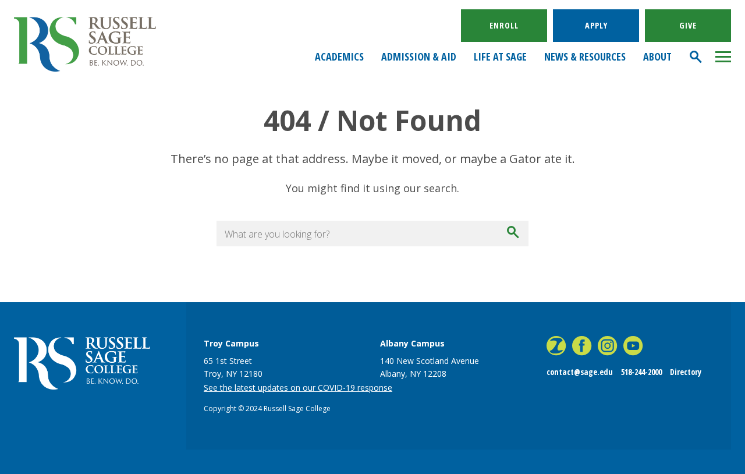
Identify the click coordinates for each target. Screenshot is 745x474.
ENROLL (504, 25)
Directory (685, 371)
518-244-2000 (641, 371)
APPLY (596, 25)
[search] (696, 56)
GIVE (688, 25)
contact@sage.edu (580, 371)
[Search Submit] (513, 233)
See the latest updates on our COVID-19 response (298, 387)
